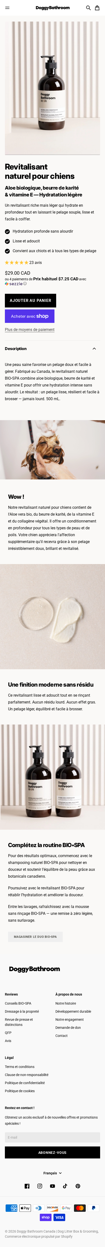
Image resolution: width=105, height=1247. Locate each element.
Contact (61, 1036)
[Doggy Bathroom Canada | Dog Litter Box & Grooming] (52, 7)
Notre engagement (69, 1019)
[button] (52, 281)
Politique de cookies (20, 1091)
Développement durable (73, 1011)
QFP (8, 1033)
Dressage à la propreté (22, 1011)
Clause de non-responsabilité (26, 1075)
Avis (8, 1041)
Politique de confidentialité (25, 1083)
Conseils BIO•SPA (18, 1003)
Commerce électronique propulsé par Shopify (39, 1236)
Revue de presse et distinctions (19, 1022)
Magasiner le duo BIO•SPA (35, 937)
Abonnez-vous (52, 1153)
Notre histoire (65, 1003)
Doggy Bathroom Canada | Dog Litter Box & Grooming (57, 1231)
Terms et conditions (19, 1067)
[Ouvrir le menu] (7, 7)
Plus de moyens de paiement (29, 329)
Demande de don (68, 1028)
